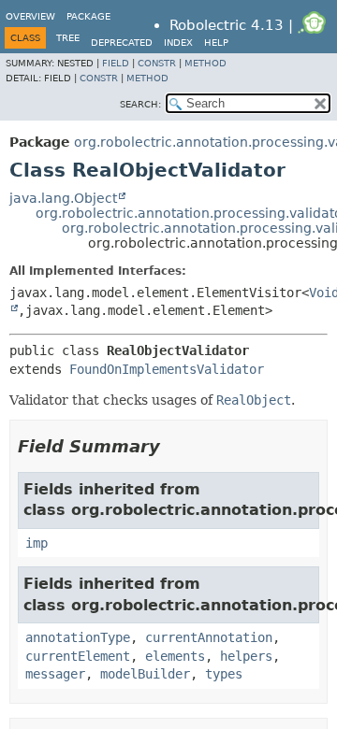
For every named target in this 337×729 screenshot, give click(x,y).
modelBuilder (145, 673)
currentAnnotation (208, 637)
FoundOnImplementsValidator (166, 369)
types (223, 673)
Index (178, 42)
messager (55, 673)
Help (216, 42)
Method (205, 63)
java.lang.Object (63, 198)
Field (115, 63)
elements (175, 656)
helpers (246, 656)
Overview (30, 16)
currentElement (77, 656)
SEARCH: (140, 104)
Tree (68, 38)
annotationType (77, 637)
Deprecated (122, 42)
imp (36, 543)
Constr (157, 63)
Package (88, 16)
